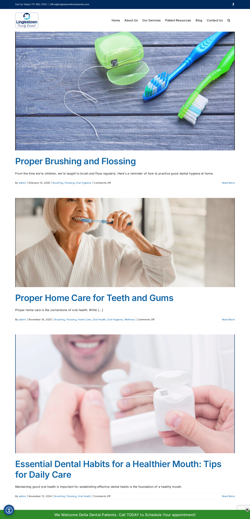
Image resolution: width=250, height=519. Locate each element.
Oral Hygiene (83, 182)
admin (22, 182)
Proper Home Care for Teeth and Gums (94, 297)
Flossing (69, 182)
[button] (228, 20)
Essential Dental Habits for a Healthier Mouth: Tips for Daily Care (118, 469)
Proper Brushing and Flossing (75, 161)
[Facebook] (233, 4)
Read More (228, 182)
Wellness (129, 319)
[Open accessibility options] (9, 510)
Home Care (84, 319)
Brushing (58, 182)
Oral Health (99, 319)
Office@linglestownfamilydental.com (69, 4)
